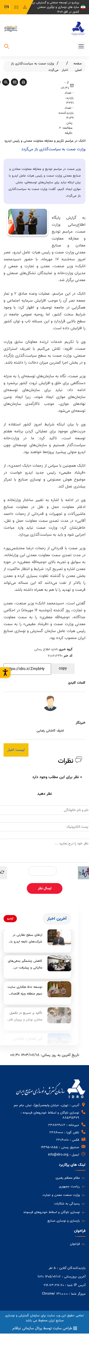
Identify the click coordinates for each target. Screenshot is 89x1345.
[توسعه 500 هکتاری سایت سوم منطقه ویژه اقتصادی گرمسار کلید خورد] (59, 989)
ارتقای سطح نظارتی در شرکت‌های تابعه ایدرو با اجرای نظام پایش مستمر (26, 938)
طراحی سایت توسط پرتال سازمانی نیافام (42, 1328)
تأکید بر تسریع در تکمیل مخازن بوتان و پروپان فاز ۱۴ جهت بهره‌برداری (25, 1016)
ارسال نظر (44, 888)
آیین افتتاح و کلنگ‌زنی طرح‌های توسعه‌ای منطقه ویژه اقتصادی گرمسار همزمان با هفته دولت (25, 1042)
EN (6, 7)
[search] (6, 47)
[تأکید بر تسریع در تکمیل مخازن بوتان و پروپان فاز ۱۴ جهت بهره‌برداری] (59, 1015)
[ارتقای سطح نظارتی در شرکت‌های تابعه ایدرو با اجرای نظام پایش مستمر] (59, 937)
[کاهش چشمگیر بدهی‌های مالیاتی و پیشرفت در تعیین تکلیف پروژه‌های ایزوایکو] (59, 963)
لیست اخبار (16, 750)
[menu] (81, 46)
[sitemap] (25, 7)
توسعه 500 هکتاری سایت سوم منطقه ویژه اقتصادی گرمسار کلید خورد (25, 990)
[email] (16, 7)
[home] (78, 28)
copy (63, 668)
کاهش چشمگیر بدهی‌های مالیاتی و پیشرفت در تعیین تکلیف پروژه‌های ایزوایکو (25, 964)
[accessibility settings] (5, 672)
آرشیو (10, 918)
